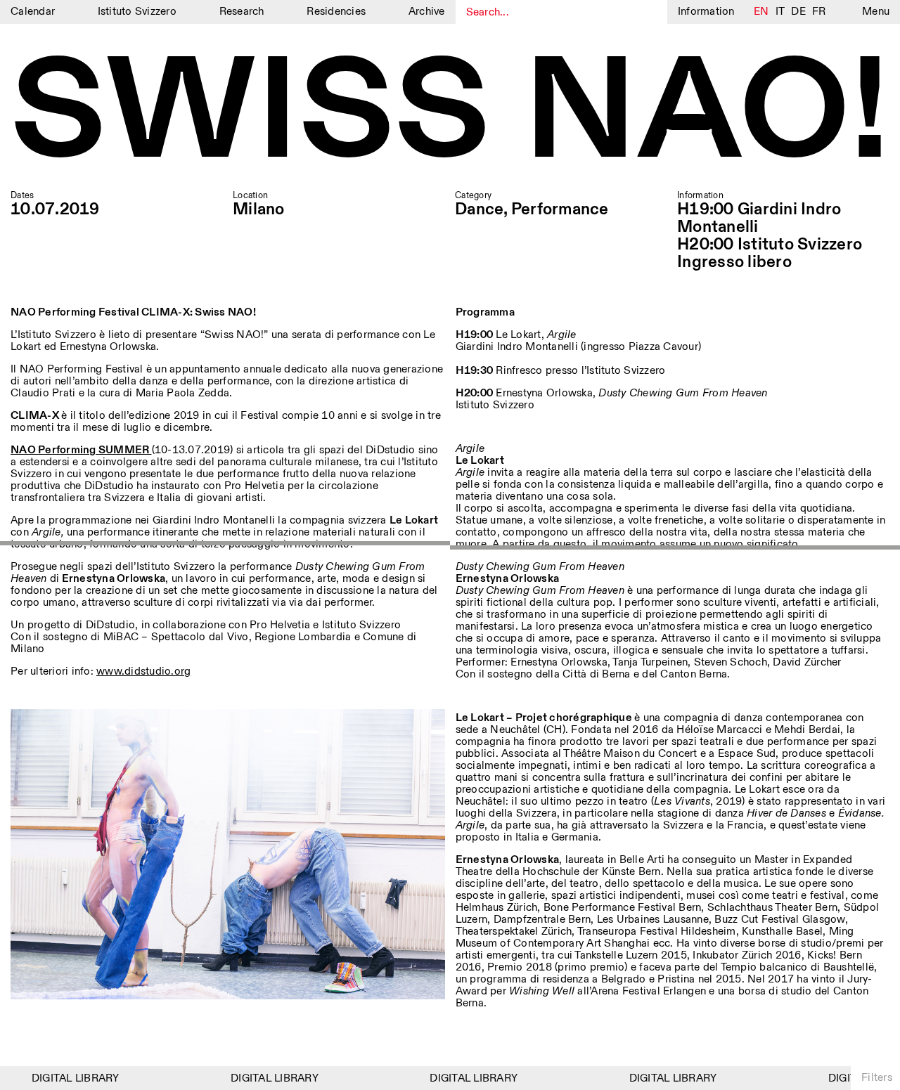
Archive (427, 11)
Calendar (33, 11)
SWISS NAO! (450, 114)
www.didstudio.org (143, 671)
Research (241, 11)
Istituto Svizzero (137, 11)
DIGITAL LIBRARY (64, 1078)
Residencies (336, 11)
